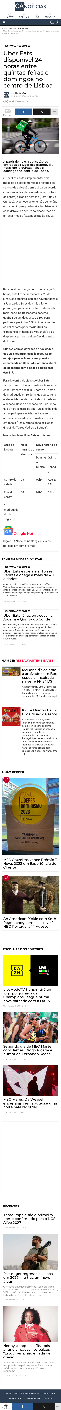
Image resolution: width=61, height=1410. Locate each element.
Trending (50, 17)
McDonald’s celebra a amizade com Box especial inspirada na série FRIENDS (39, 676)
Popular (24, 17)
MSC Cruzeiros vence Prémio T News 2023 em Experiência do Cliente (30, 864)
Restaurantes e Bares (17, 567)
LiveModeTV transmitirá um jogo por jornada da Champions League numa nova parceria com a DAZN (28, 995)
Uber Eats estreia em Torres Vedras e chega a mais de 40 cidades (28, 575)
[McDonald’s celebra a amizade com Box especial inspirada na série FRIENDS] (11, 671)
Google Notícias (27, 534)
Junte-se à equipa (32, 1398)
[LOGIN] (57, 22)
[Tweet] (44, 1406)
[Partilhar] (22, 1406)
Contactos (47, 1398)
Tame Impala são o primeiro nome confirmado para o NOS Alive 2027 (29, 1219)
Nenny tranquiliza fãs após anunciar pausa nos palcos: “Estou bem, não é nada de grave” (27, 1351)
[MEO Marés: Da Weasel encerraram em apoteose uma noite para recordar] (30, 1080)
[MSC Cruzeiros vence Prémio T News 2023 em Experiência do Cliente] (30, 816)
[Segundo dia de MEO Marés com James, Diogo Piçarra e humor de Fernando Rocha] (30, 1027)
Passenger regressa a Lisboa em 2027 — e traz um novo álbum (28, 1278)
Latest (10, 17)
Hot (37, 17)
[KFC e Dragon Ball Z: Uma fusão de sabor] (11, 716)
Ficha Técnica (15, 1398)
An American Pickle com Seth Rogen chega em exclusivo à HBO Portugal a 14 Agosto (29, 923)
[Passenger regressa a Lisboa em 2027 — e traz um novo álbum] (30, 1252)
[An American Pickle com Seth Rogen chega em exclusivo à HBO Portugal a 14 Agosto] (30, 895)
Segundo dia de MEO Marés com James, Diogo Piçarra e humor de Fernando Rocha (27, 1050)
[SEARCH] (52, 22)
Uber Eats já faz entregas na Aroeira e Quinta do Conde (28, 617)
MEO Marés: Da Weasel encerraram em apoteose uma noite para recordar (30, 1103)
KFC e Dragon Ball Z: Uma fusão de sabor (40, 712)
